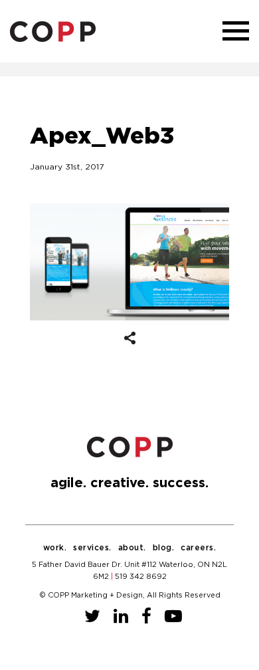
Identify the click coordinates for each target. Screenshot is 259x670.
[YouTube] (173, 616)
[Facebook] (146, 616)
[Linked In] (121, 616)
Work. (55, 548)
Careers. (198, 548)
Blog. (164, 548)
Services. (92, 548)
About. (132, 548)
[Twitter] (92, 616)
